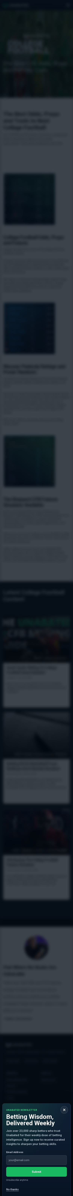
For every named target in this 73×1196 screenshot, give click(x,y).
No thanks (12, 1189)
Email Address (14, 1152)
